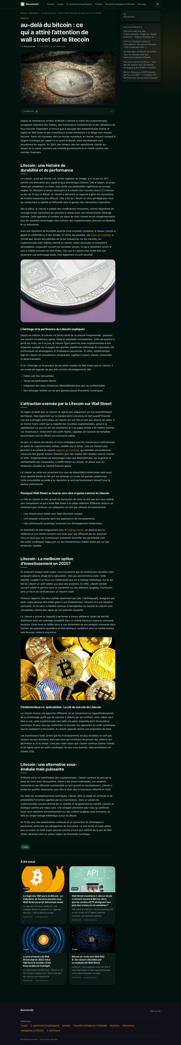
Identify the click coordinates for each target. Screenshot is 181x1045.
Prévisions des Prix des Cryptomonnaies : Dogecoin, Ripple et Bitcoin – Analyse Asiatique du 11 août (139, 34)
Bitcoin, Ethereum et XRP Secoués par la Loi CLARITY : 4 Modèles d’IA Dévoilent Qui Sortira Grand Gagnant (140, 75)
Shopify (98, 4)
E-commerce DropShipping (79, 4)
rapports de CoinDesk (67, 450)
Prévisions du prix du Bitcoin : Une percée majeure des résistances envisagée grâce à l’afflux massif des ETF (140, 65)
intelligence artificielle (32, 1030)
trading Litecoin (75, 530)
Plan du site (155, 1011)
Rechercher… (129, 17)
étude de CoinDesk (101, 235)
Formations (128, 1025)
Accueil (50, 4)
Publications (34, 13)
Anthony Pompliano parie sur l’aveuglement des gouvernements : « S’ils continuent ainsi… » (140, 44)
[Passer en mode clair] (157, 4)
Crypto (60, 4)
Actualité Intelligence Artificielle (119, 4)
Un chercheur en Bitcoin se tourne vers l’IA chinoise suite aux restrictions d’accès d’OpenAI (139, 54)
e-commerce (53, 1030)
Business (142, 4)
